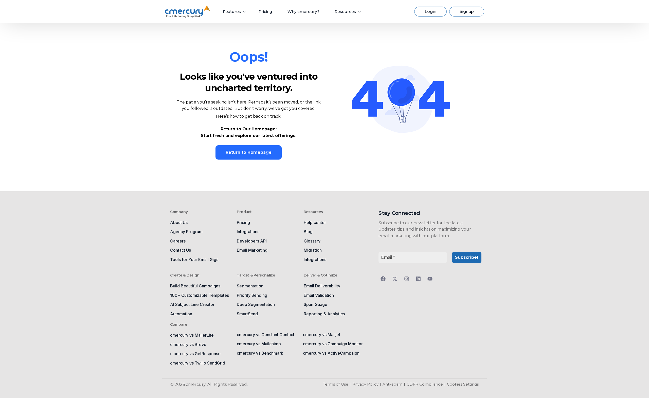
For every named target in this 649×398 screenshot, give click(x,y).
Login (430, 11)
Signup (467, 11)
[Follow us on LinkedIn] (419, 278)
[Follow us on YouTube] (431, 278)
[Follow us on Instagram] (408, 278)
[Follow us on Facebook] (384, 278)
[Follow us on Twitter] (396, 278)
